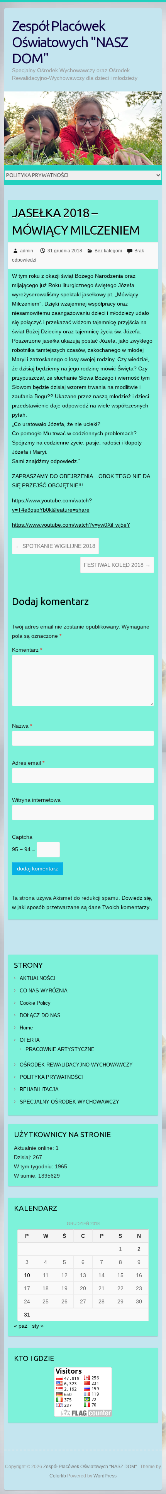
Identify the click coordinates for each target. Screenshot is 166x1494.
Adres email (28, 763)
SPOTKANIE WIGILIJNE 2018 (55, 546)
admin (26, 251)
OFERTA (30, 1040)
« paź (20, 1326)
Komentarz (27, 650)
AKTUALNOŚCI (37, 978)
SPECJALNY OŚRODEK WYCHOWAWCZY (69, 1102)
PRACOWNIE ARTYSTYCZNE (60, 1049)
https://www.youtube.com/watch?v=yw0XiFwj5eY (71, 525)
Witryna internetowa (36, 800)
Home (26, 1028)
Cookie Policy (35, 1003)
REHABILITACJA (39, 1089)
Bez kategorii (108, 251)
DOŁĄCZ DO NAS (40, 1015)
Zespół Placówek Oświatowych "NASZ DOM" (69, 42)
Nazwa (22, 726)
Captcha (22, 837)
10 (27, 1275)
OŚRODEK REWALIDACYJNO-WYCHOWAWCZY (76, 1065)
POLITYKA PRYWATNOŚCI (51, 1077)
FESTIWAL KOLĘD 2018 (117, 565)
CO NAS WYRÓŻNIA (44, 991)
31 (27, 1314)
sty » (38, 1326)
